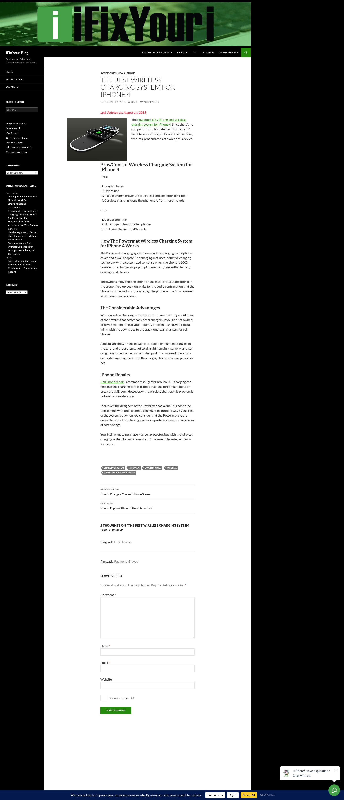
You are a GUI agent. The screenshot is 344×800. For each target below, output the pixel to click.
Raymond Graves (126, 561)
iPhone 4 (134, 467)
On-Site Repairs (227, 52)
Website (106, 679)
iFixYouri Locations (16, 123)
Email (105, 662)
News (121, 73)
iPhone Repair (13, 128)
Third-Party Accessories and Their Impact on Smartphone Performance (23, 236)
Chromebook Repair (16, 152)
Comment (108, 595)
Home (9, 71)
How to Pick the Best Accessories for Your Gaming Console (23, 225)
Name (105, 646)
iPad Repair (12, 133)
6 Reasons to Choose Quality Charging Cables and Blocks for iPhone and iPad (23, 214)
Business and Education (155, 52)
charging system (114, 467)
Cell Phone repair (112, 382)
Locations (12, 86)
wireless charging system (119, 472)
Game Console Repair (17, 137)
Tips (194, 52)
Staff (134, 101)
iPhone (130, 73)
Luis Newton (123, 542)
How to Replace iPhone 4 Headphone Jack (126, 506)
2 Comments (151, 101)
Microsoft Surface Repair (19, 147)
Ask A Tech (208, 52)
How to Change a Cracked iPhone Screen (125, 492)
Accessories (108, 73)
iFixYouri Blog (17, 52)
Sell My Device (14, 79)
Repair (180, 52)
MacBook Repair (14, 142)
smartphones (153, 467)
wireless (172, 467)
